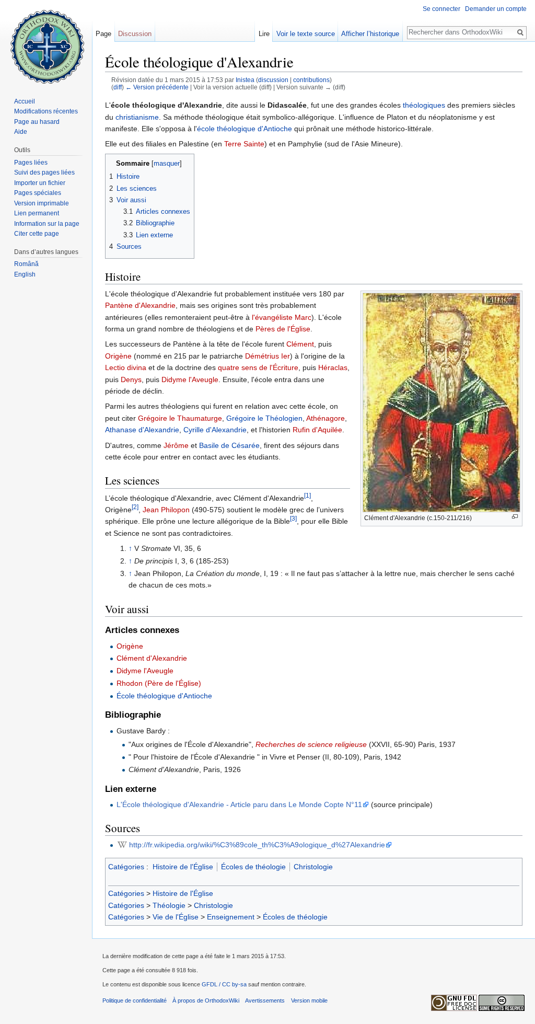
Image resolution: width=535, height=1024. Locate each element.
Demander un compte (496, 9)
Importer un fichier (39, 183)
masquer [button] (167, 163)
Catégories (126, 866)
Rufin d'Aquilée (317, 429)
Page (103, 34)
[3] (293, 518)
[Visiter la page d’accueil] (46, 42)
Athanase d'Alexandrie (142, 429)
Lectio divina (125, 367)
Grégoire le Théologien (264, 418)
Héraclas (332, 367)
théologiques (424, 105)
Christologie (313, 866)
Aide (20, 131)
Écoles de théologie (253, 866)
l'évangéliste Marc (281, 317)
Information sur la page (46, 223)
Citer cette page (36, 233)
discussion (273, 79)
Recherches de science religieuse (311, 744)
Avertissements (265, 1000)
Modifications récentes (46, 111)
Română (26, 264)
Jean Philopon (166, 509)
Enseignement (230, 917)
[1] (307, 495)
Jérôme (176, 445)
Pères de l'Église (282, 329)
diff (117, 87)
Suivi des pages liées (44, 172)
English (25, 274)
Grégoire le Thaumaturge (180, 418)
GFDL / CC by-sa (224, 984)
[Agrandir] (515, 517)
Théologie (169, 905)
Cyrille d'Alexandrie (215, 429)
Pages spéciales (37, 193)
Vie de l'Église (176, 917)
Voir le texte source (305, 34)
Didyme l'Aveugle (189, 379)
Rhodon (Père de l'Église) (159, 683)
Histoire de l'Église (183, 866)
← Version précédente (157, 87)
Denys (131, 379)
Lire (264, 34)
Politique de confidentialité (134, 1000)
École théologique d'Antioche (164, 696)
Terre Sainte (244, 144)
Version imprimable (41, 203)
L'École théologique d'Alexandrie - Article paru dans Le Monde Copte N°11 (239, 804)
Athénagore (325, 418)
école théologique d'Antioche (244, 128)
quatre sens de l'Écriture (258, 367)
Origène (118, 356)
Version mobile (309, 1000)
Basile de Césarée (229, 445)
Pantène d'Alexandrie (140, 305)
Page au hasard (37, 121)
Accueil (24, 101)
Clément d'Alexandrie (152, 658)
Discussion (135, 34)
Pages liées (31, 162)
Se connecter (441, 9)
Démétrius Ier (267, 356)
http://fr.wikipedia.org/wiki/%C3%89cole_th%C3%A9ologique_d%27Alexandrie (257, 845)
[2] (135, 506)
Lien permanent (36, 213)
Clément (300, 344)
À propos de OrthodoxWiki (205, 1000)
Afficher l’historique (370, 34)
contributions (311, 79)
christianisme (137, 117)
